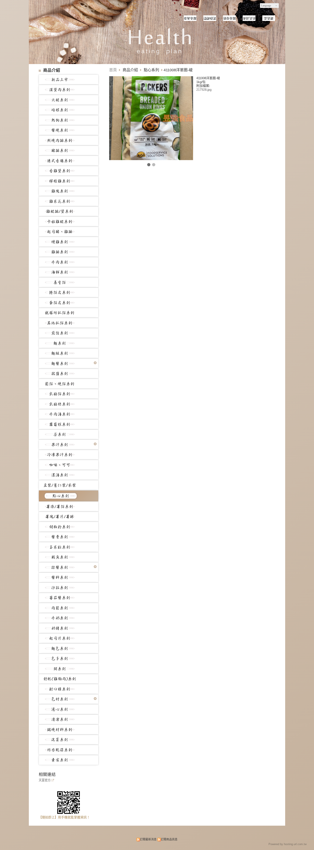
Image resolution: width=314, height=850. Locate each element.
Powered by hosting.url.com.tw (288, 844)
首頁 (113, 70)
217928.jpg (203, 89)
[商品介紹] (229, 18)
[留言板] (268, 18)
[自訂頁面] (249, 18)
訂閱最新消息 (148, 839)
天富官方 (45, 780)
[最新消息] (209, 18)
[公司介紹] (190, 18)
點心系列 (151, 70)
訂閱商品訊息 (169, 839)
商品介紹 (131, 70)
